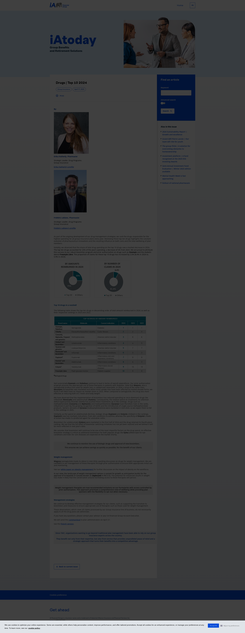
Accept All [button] (213, 626)
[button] (230, 626)
